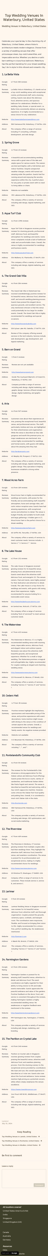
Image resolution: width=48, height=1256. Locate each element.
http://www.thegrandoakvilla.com (23, 323)
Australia (7, 1236)
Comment (39, 1185)
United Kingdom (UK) (12, 1222)
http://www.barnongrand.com (23, 372)
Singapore (7, 1218)
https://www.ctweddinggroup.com (24, 1089)
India (5, 1214)
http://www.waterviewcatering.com (24, 672)
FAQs (5, 1250)
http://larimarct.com (18, 936)
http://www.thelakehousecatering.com (25, 601)
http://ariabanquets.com (20, 451)
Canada (6, 1232)
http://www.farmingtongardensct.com (25, 1013)
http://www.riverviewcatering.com (24, 868)
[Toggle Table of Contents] (43, 3)
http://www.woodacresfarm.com (23, 528)
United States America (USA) (15, 1210)
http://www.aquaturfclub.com (22, 253)
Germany (7, 1239)
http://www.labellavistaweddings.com (25, 119)
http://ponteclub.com (19, 803)
